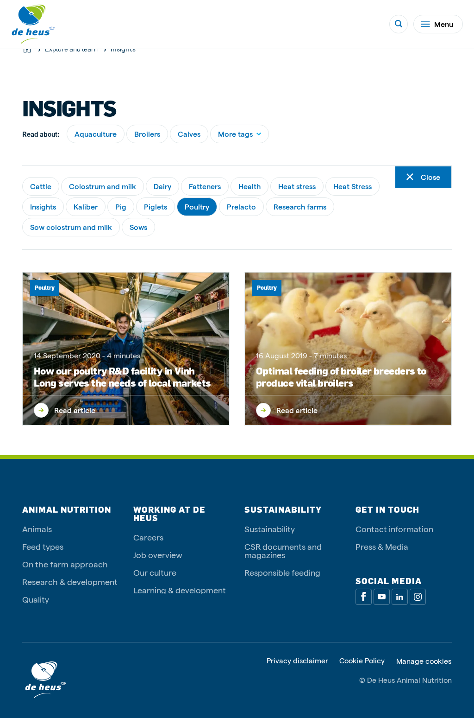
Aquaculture (96, 133)
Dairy (162, 186)
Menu (443, 23)
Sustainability (269, 529)
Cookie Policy (362, 661)
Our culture (154, 572)
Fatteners (205, 186)
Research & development (70, 581)
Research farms (300, 206)
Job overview (157, 554)
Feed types (42, 546)
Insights (43, 206)
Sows (138, 226)
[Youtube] (382, 597)
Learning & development (179, 590)
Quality (35, 599)
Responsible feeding (282, 572)
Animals (37, 529)
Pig (120, 206)
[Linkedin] (400, 597)
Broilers (147, 133)
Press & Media (382, 546)
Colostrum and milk (102, 186)
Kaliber (86, 206)
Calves (189, 133)
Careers (148, 537)
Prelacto (241, 206)
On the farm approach (65, 564)
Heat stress (297, 186)
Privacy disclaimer (297, 661)
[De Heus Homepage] (33, 24)
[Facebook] (364, 597)
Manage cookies (423, 661)
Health (249, 186)
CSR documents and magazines (283, 550)
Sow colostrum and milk (71, 226)
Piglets (155, 206)
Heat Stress (352, 186)
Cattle (40, 186)
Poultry (197, 206)
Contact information (394, 529)
